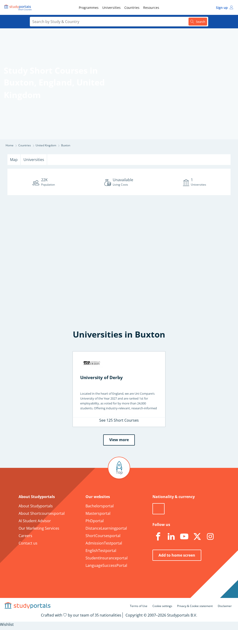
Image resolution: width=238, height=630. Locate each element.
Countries (131, 7)
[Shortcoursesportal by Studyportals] (18, 7)
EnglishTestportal (101, 550)
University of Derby (101, 377)
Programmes (89, 7)
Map (14, 159)
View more (119, 439)
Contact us (28, 543)
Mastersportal (98, 513)
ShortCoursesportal (103, 535)
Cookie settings (162, 606)
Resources (151, 7)
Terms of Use (138, 606)
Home (9, 145)
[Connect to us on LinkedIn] (171, 536)
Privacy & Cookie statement (195, 606)
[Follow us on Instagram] (210, 536)
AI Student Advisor (35, 520)
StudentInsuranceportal (107, 558)
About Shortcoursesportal (42, 513)
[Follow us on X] (197, 536)
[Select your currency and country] (158, 508)
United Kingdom (46, 145)
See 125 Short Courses (119, 420)
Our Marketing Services (39, 528)
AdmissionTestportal (104, 543)
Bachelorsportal (100, 506)
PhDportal (95, 520)
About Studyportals (36, 506)
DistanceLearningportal (106, 528)
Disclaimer (225, 606)
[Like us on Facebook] (158, 536)
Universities (111, 7)
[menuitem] (88, 7)
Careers (25, 535)
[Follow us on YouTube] (184, 536)
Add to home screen (177, 555)
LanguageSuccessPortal (106, 565)
